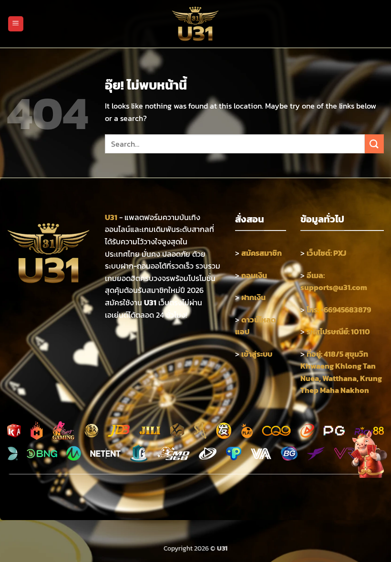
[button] (15, 24)
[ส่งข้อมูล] (374, 143)
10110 (360, 331)
